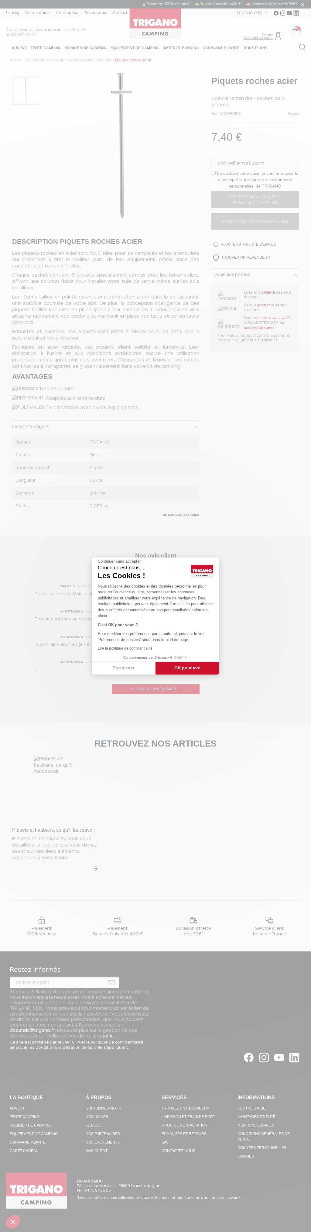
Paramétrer (124, 667)
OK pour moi (187, 667)
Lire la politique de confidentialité (125, 648)
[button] (12, 1221)
